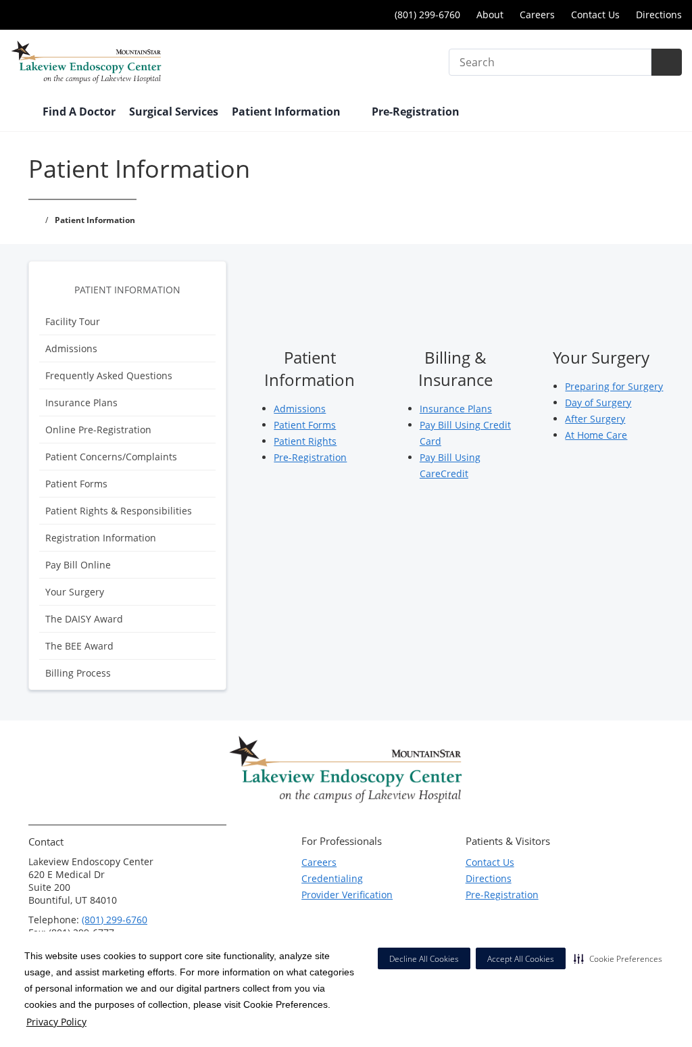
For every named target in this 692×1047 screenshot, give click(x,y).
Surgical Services (173, 111)
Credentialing (332, 878)
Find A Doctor (79, 111)
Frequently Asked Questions (108, 375)
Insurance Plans (81, 402)
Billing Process (78, 672)
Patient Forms (76, 483)
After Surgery (595, 418)
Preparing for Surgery (614, 386)
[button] (618, 958)
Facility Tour (72, 321)
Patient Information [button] (287, 111)
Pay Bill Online (78, 564)
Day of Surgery (598, 402)
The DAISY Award (84, 618)
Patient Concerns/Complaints (111, 456)
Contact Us (595, 14)
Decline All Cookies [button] (424, 959)
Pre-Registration (416, 111)
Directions (659, 14)
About (489, 14)
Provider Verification (347, 894)
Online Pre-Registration (98, 429)
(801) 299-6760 (114, 919)
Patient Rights (305, 441)
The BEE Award (79, 645)
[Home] (19, 113)
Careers (537, 14)
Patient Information (127, 289)
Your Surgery (74, 591)
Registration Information (100, 537)
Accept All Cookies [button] (520, 959)
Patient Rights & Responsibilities (118, 510)
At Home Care (596, 435)
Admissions (71, 348)
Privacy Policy (56, 1021)
